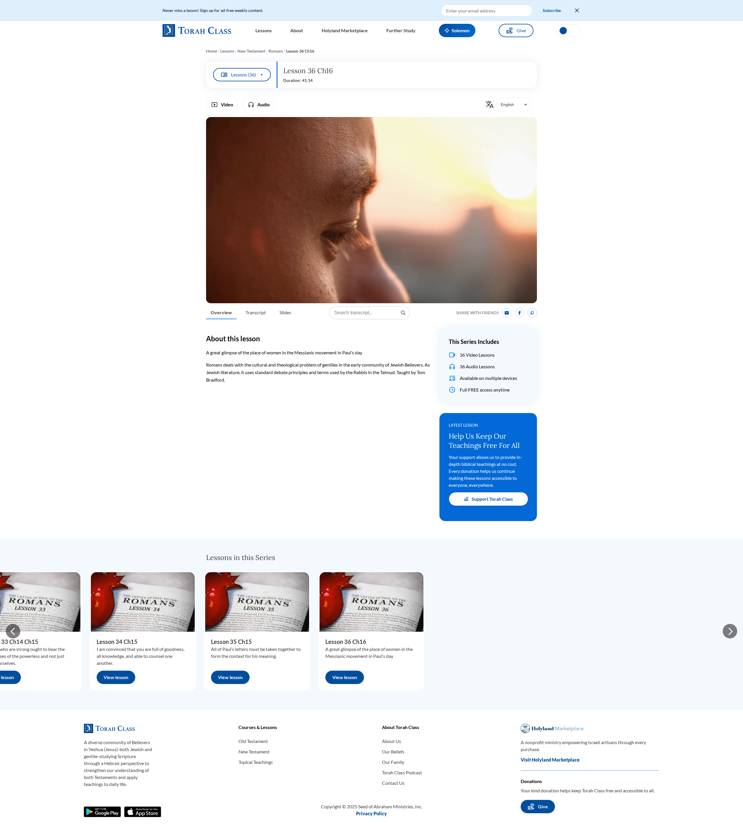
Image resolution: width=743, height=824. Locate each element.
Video (227, 104)
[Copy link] (532, 312)
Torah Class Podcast (402, 772)
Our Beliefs (393, 751)
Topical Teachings (256, 762)
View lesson (116, 677)
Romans (275, 51)
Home (211, 51)
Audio (263, 104)
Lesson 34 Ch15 (117, 641)
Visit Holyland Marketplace (550, 759)
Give (521, 30)
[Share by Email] (506, 312)
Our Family (393, 762)
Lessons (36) (247, 74)
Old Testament (253, 741)
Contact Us (393, 783)
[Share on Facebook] (519, 312)
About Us (391, 741)
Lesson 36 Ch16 (345, 641)
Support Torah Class (492, 499)
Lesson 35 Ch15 (231, 641)
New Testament (251, 51)
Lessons (227, 51)
